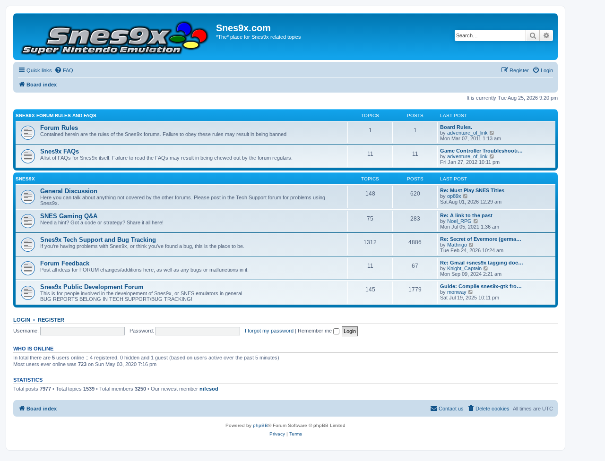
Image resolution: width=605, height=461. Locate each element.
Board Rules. (456, 127)
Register (51, 320)
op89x (454, 196)
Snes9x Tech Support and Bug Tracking (98, 239)
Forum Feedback (64, 263)
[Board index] (116, 37)
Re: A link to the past (466, 215)
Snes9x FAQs (59, 151)
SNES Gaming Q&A (68, 216)
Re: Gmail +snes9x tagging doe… (481, 262)
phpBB (260, 425)
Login (21, 320)
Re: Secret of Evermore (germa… (480, 239)
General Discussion (68, 191)
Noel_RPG (459, 221)
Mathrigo (457, 245)
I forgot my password (269, 330)
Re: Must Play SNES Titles (472, 190)
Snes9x (25, 178)
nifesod (208, 389)
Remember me (315, 330)
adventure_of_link (467, 133)
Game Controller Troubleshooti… (481, 151)
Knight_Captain (464, 268)
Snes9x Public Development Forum (92, 286)
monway (457, 292)
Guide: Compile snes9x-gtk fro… (481, 286)
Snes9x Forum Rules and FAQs (56, 115)
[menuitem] (63, 70)
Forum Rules (59, 127)
